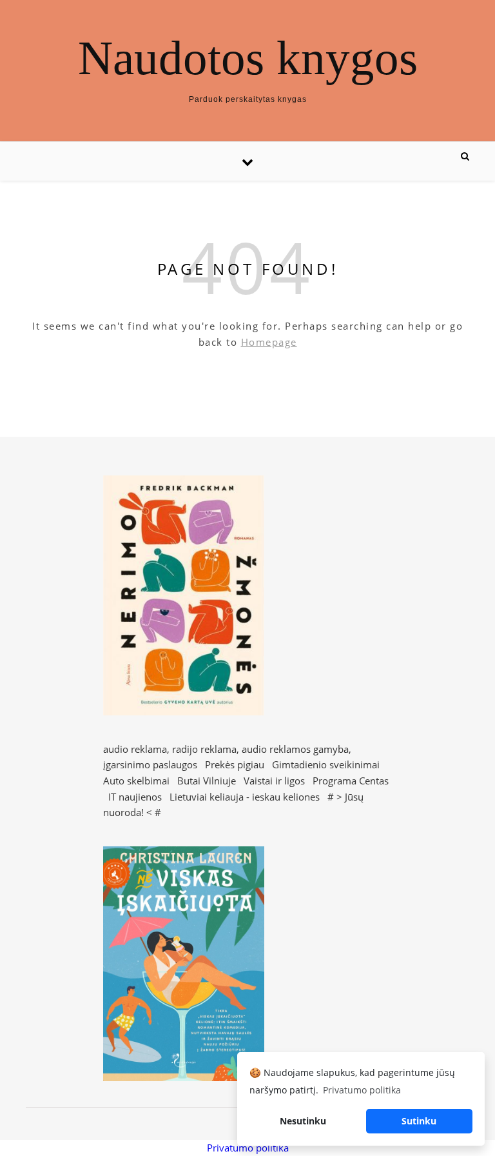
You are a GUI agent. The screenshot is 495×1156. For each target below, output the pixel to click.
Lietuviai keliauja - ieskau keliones (245, 796)
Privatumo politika (248, 1147)
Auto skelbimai (136, 780)
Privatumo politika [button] (362, 1090)
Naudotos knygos (248, 58)
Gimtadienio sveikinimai (326, 764)
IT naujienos (135, 796)
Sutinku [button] (419, 1121)
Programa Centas (351, 780)
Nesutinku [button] (303, 1121)
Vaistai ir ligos (274, 780)
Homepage (269, 341)
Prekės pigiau (234, 764)
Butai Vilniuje (206, 780)
